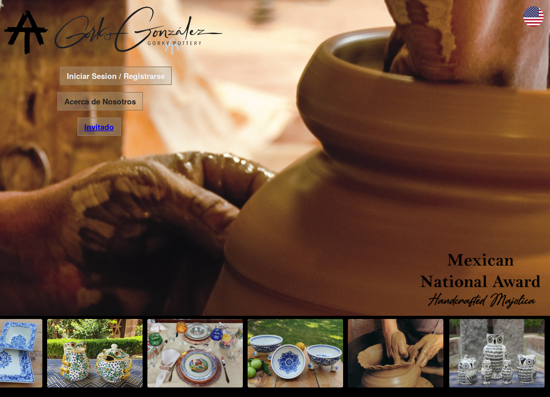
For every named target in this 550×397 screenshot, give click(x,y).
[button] (533, 24)
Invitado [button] (99, 126)
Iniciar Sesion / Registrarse (116, 75)
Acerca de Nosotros (100, 101)
